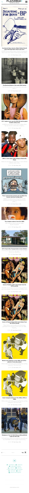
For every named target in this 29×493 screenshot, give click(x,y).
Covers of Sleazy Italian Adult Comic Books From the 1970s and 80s (14, 322)
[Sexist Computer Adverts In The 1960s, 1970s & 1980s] (14, 383)
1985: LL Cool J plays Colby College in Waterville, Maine (14, 159)
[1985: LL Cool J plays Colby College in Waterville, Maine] (14, 144)
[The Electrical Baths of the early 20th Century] (14, 71)
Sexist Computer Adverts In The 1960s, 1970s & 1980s (14, 398)
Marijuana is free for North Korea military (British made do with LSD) (14, 435)
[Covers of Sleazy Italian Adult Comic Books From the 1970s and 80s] (14, 307)
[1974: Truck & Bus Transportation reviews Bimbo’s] (14, 238)
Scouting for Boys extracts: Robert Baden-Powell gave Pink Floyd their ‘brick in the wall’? (14, 48)
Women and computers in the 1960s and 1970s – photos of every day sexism (14, 361)
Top (23, 452)
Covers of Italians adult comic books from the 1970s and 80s (14, 285)
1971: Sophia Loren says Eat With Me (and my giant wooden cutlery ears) (14, 122)
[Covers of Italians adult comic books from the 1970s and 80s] (14, 270)
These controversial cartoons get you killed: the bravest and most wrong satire (14, 196)
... (26, 52)
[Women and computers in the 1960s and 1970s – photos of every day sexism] (14, 346)
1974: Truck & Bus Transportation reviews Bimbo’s (14, 248)
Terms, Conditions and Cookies (15, 469)
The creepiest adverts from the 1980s (14, 221)
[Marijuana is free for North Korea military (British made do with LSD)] (14, 420)
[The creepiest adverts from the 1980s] (14, 213)
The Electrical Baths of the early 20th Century (14, 85)
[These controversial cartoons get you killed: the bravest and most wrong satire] (14, 181)
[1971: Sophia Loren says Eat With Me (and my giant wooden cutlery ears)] (14, 107)
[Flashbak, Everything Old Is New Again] (14, 1)
